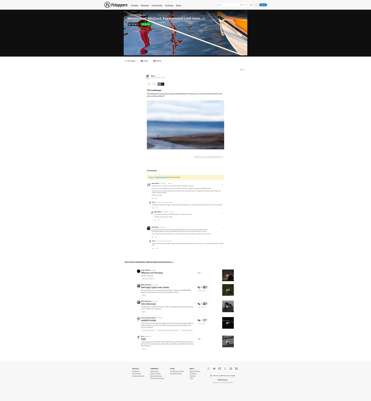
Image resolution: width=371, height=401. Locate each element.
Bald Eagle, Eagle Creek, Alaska (155, 287)
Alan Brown (155, 227)
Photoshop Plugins (176, 373)
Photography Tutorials (177, 371)
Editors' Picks (154, 371)
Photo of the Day (155, 373)
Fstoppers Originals (138, 376)
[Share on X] (162, 84)
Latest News (136, 371)
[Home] (116, 5)
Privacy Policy (216, 382)
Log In (256, 5)
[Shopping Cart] (251, 5)
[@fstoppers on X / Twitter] (225, 368)
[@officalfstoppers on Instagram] (208, 368)
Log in (151, 177)
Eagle (143, 338)
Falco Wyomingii (148, 303)
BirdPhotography (187, 330)
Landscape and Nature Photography (168, 330)
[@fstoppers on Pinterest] (230, 368)
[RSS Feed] (236, 368)
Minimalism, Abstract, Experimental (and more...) (166, 18)
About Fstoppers (195, 371)
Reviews (145, 5)
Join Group (145, 24)
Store (178, 5)
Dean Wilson (155, 183)
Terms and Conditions (227, 382)
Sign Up (263, 5)
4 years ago (163, 183)
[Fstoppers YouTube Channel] (214, 368)
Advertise (192, 376)
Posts (145, 61)
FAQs (191, 378)
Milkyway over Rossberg (152, 272)
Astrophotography (148, 279)
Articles (134, 5)
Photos (158, 61)
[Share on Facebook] (159, 84)
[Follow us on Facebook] (219, 368)
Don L (153, 76)
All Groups (131, 61)
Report (243, 69)
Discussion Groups (156, 376)
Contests (169, 5)
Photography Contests (157, 378)
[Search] (246, 4)
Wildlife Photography (148, 330)
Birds (143, 295)
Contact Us (193, 373)
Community (157, 5)
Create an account (161, 177)
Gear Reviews (136, 373)
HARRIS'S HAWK (148, 320)
